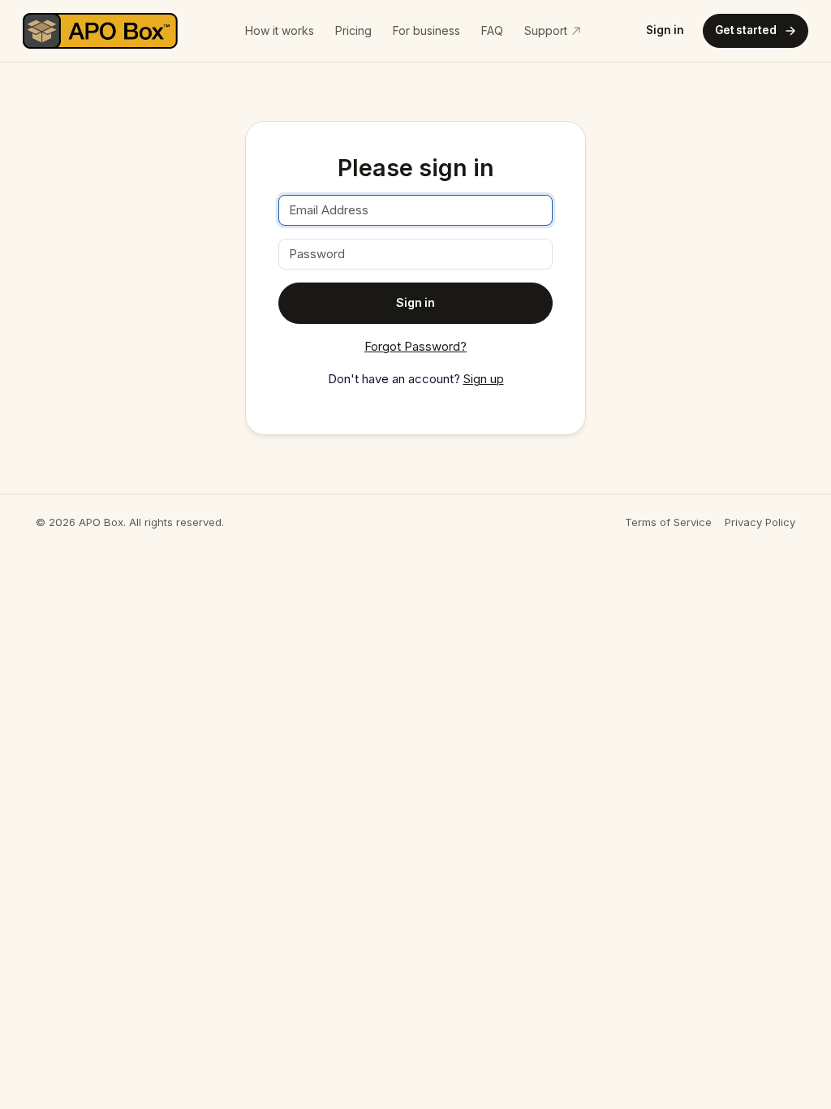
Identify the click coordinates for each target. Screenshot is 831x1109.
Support (545, 30)
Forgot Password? (415, 346)
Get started (746, 30)
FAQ (492, 30)
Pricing (353, 30)
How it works (279, 30)
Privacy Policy (760, 522)
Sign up (483, 378)
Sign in (665, 30)
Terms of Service (668, 522)
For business (426, 30)
